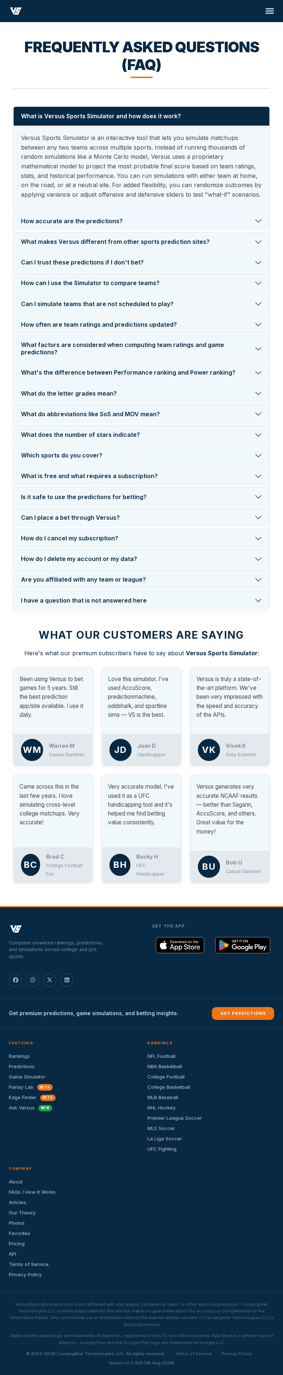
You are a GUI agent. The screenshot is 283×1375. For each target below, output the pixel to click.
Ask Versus (29, 1108)
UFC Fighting (162, 1149)
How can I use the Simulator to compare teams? (90, 283)
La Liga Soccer (164, 1138)
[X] (49, 980)
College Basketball (168, 1087)
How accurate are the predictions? (72, 221)
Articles (17, 1202)
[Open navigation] (269, 11)
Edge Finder (31, 1097)
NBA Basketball (164, 1066)
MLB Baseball (162, 1097)
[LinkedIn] (66, 980)
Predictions (22, 1066)
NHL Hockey (161, 1108)
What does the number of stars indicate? (80, 434)
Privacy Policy (25, 1274)
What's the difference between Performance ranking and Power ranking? (128, 372)
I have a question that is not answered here (84, 600)
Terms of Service (29, 1264)
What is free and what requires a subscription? (89, 476)
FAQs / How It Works (32, 1192)
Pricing (17, 1243)
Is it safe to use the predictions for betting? (84, 497)
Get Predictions (243, 1013)
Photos (17, 1223)
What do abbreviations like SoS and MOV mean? (90, 414)
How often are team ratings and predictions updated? (99, 324)
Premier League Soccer (174, 1118)
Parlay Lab (29, 1087)
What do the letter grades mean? (69, 393)
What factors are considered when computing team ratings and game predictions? (122, 348)
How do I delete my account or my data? (79, 558)
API (12, 1254)
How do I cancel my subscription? (69, 538)
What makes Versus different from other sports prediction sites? (115, 241)
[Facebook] (15, 980)
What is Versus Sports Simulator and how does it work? (101, 116)
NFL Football (161, 1056)
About (15, 1182)
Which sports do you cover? (61, 455)
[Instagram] (32, 980)
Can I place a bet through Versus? (70, 517)
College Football (166, 1077)
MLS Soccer (161, 1128)
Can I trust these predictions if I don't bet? (82, 262)
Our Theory (22, 1213)
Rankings (19, 1056)
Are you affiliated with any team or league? (83, 579)
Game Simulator (27, 1077)
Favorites (19, 1233)
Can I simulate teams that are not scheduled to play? (97, 304)
